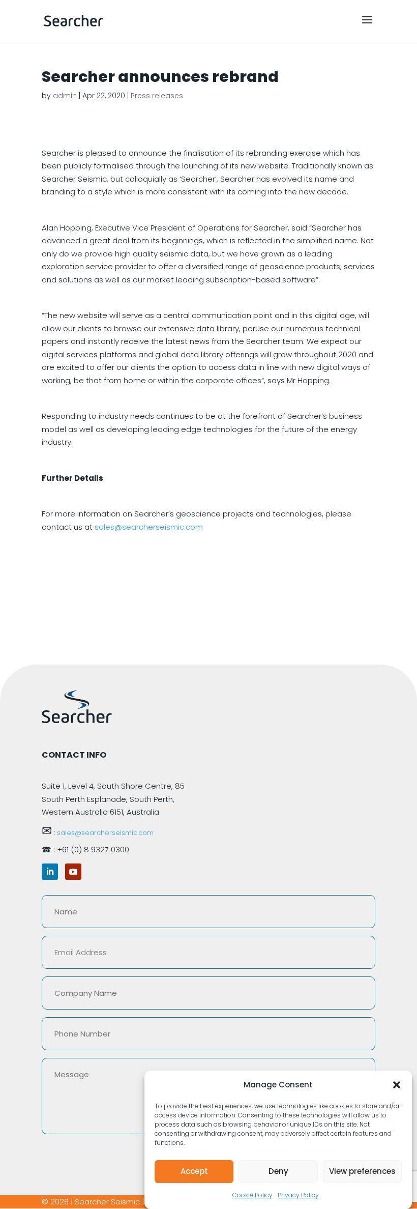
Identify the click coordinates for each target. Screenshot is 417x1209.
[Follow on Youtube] (73, 871)
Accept (194, 1171)
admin (65, 96)
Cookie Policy (252, 1195)
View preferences (362, 1171)
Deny (278, 1171)
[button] (397, 1085)
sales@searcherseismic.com (149, 527)
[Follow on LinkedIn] (50, 871)
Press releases (157, 96)
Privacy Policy (298, 1195)
